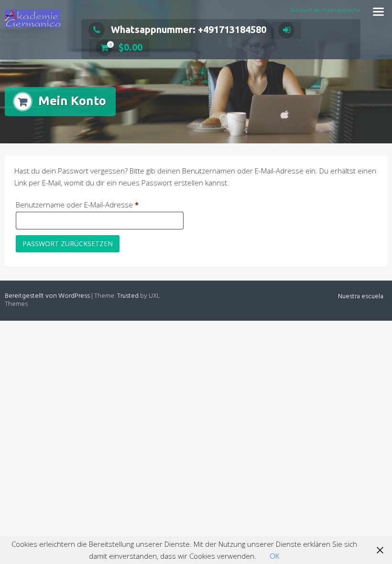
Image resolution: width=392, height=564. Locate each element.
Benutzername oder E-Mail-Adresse (96, 204)
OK (274, 556)
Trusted (128, 296)
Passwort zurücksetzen (67, 243)
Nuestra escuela (360, 296)
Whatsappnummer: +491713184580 (188, 29)
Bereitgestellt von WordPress (47, 296)
